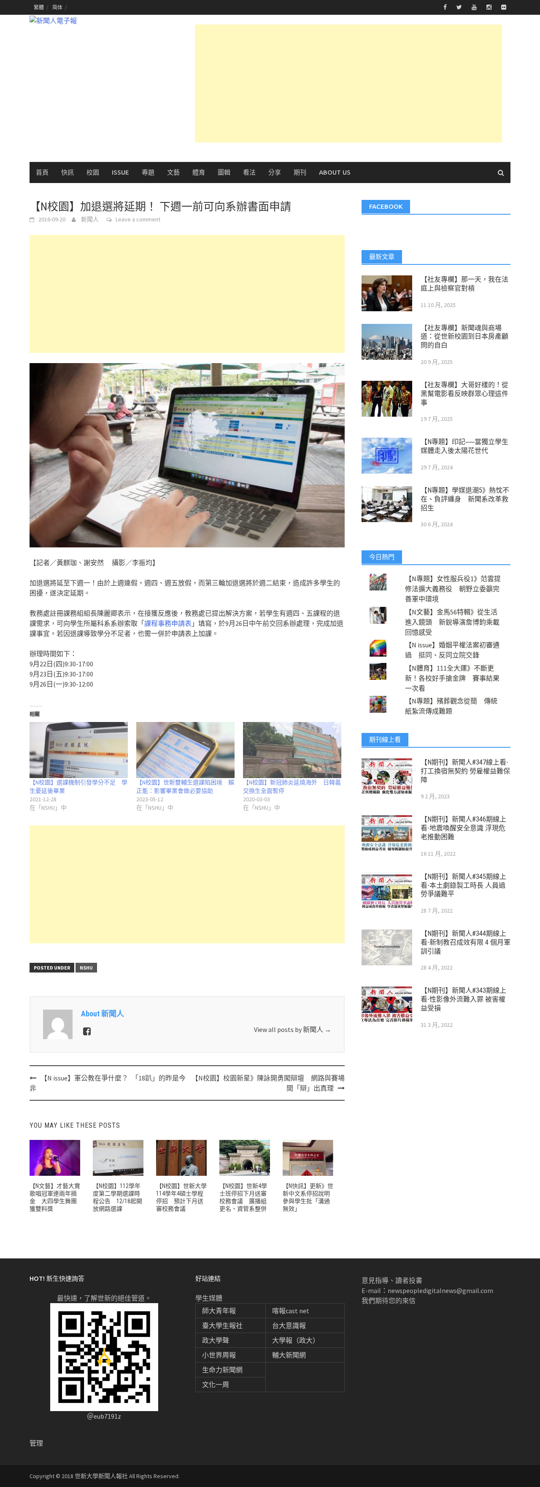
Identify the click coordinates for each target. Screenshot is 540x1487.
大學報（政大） (295, 1340)
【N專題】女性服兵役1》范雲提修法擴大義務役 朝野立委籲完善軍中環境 (453, 588)
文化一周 (215, 1384)
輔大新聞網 (289, 1355)
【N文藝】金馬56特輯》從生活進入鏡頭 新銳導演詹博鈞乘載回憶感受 (452, 622)
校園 (92, 172)
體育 (198, 172)
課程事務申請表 (168, 623)
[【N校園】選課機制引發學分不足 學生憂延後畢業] (79, 750)
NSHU (86, 967)
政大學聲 (215, 1340)
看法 (249, 172)
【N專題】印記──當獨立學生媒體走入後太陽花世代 (464, 446)
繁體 (39, 7)
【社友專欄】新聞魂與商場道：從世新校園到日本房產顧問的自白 (464, 337)
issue (120, 172)
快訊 (67, 172)
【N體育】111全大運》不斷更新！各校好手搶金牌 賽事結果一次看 (452, 678)
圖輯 (224, 172)
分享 (274, 172)
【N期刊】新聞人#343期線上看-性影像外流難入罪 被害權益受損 (463, 999)
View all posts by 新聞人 (292, 1029)
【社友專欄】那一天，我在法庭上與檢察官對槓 (464, 283)
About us (335, 172)
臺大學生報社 (222, 1325)
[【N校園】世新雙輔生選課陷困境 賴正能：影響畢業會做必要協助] (185, 750)
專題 (148, 172)
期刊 (300, 172)
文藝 (173, 172)
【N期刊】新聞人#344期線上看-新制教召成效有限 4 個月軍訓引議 (465, 942)
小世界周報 (219, 1355)
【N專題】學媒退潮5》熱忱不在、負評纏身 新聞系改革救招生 (465, 499)
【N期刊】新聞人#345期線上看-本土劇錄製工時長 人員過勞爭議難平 (463, 885)
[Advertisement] (348, 83)
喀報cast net (290, 1311)
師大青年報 (219, 1311)
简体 (57, 7)
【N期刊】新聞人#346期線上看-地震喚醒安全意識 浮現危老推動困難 (463, 828)
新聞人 (90, 219)
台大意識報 (289, 1325)
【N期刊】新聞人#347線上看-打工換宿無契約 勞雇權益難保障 (465, 771)
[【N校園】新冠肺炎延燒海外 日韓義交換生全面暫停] (292, 750)
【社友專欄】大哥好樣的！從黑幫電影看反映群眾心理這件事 (464, 394)
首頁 (42, 172)
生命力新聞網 (222, 1370)
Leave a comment (138, 219)
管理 (36, 1443)
